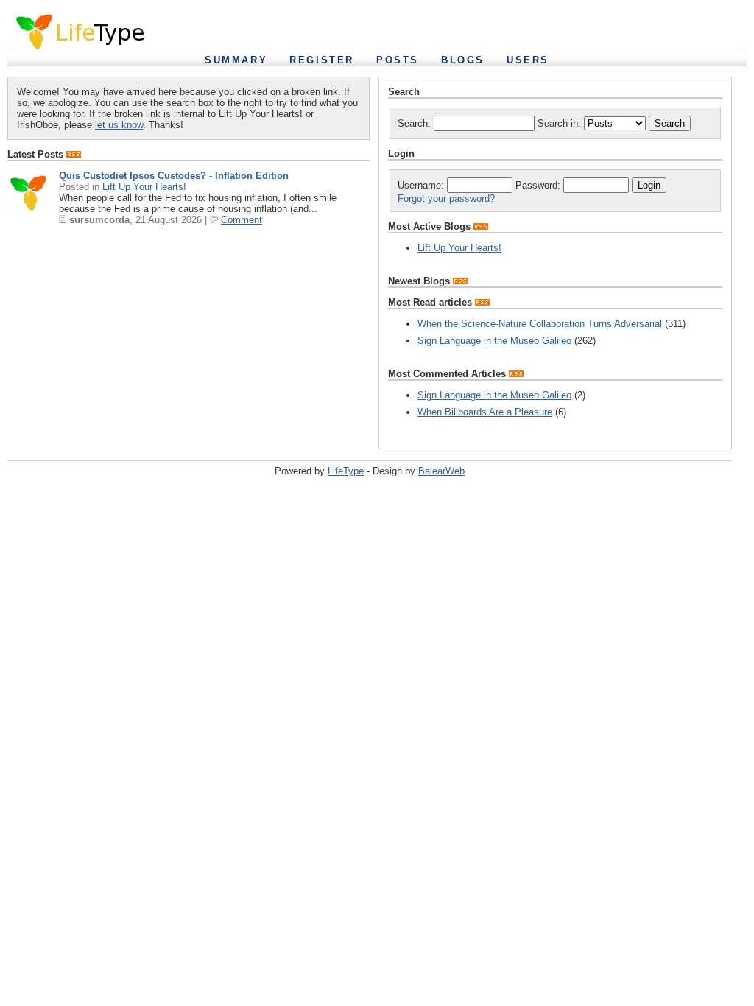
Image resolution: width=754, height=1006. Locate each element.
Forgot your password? (446, 198)
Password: (539, 185)
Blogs (463, 60)
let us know (119, 124)
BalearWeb (441, 470)
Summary (236, 60)
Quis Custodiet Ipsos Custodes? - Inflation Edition (174, 175)
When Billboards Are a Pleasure (484, 412)
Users (528, 60)
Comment (241, 219)
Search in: (561, 123)
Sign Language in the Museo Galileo (494, 340)
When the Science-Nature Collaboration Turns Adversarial (539, 323)
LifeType (346, 470)
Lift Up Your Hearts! (144, 186)
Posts (397, 60)
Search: (416, 123)
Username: (422, 185)
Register (321, 60)
